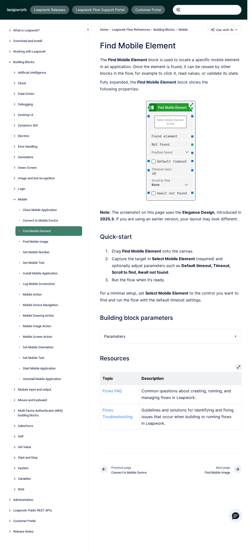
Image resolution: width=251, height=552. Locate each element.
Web (21, 489)
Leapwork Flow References (131, 29)
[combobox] (207, 9)
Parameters (114, 336)
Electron (23, 136)
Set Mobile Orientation (38, 347)
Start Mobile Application (39, 368)
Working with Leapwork (29, 51)
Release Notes (23, 531)
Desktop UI (25, 115)
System (23, 468)
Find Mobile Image (35, 241)
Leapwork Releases (49, 10)
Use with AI (224, 30)
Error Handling (27, 146)
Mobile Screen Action (37, 337)
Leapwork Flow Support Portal (100, 10)
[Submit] (178, 10)
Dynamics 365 (28, 125)
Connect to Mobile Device (40, 220)
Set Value (24, 447)
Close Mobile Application (40, 210)
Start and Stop (28, 457)
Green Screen (27, 168)
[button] (235, 516)
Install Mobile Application (40, 273)
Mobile (22, 199)
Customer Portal (148, 10)
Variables (24, 479)
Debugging (25, 104)
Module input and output (34, 389)
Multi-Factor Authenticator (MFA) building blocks (40, 413)
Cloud (22, 83)
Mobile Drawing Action (38, 315)
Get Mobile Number (36, 252)
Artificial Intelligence (32, 72)
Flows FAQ (112, 390)
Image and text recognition (36, 178)
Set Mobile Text (33, 358)
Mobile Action (32, 294)
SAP (21, 436)
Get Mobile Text (33, 263)
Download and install (27, 41)
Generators (25, 157)
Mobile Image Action (37, 326)
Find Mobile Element (37, 231)
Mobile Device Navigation (40, 305)
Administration (23, 500)
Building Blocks (24, 62)
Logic (21, 189)
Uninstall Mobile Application (42, 379)
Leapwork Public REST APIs (32, 510)
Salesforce (25, 426)
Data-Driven (26, 94)
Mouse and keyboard (32, 400)
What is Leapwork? (26, 30)
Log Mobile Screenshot (39, 284)
